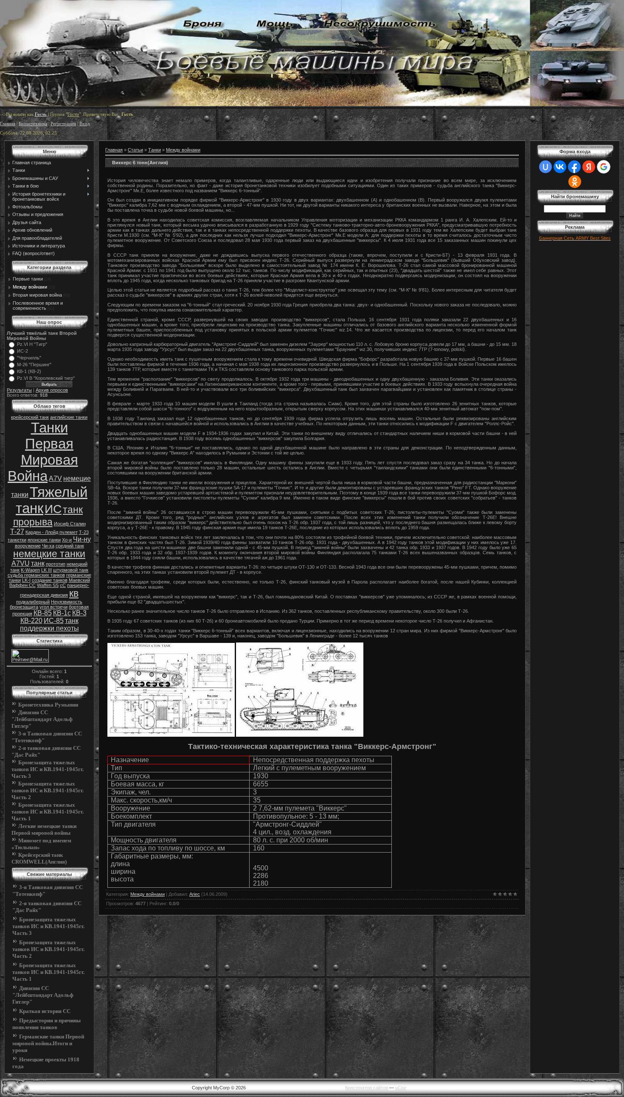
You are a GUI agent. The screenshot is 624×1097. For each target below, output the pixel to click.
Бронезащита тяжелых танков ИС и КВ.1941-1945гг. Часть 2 (47, 790)
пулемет (68, 532)
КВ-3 (79, 613)
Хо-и (67, 539)
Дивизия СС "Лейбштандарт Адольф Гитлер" (42, 719)
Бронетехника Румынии (48, 704)
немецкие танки (49, 553)
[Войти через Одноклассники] (574, 181)
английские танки (68, 417)
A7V (55, 478)
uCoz (400, 1087)
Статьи (135, 149)
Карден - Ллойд (41, 532)
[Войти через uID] (545, 166)
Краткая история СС (44, 1011)
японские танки (44, 539)
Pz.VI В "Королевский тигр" (46, 378)
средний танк (70, 545)
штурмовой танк (70, 569)
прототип (55, 564)
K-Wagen (30, 569)
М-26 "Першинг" (34, 364)
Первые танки (28, 278)
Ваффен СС (22, 585)
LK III (46, 569)
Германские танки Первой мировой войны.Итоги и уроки (48, 1043)
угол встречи (53, 606)
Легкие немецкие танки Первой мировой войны (43, 829)
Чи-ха (48, 545)
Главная (7, 123)
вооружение (28, 545)
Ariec (194, 894)
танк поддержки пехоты (49, 624)
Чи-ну (82, 539)
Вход (84, 123)
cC (63, 585)
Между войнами (30, 286)
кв (74, 593)
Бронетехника (33, 123)
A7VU (20, 563)
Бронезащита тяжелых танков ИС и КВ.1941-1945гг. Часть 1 (47, 812)
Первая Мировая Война (43, 460)
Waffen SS (48, 585)
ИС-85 (54, 620)
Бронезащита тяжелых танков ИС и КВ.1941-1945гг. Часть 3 (47, 769)
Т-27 (17, 531)
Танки (49, 427)
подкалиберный (33, 601)
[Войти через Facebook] (574, 166)
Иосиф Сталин (70, 523)
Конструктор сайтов (366, 1087)
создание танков (49, 580)
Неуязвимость (66, 601)
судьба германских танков (36, 575)
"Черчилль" (29, 357)
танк (38, 563)
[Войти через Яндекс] (588, 166)
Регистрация (63, 123)
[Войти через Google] (603, 167)
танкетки (17, 539)
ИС (53, 509)
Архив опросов (52, 390)
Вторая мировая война (37, 294)
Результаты (19, 390)
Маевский (79, 580)
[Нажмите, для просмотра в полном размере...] (171, 735)
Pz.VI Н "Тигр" (32, 344)
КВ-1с (62, 613)
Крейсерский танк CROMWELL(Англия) (39, 858)
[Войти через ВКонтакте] (560, 166)
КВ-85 (43, 613)
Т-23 (84, 532)
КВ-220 (31, 620)
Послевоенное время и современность (38, 305)
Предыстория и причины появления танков (46, 1023)
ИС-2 (22, 351)
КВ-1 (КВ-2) (29, 371)
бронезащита (24, 606)
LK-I (26, 580)
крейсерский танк (30, 417)
